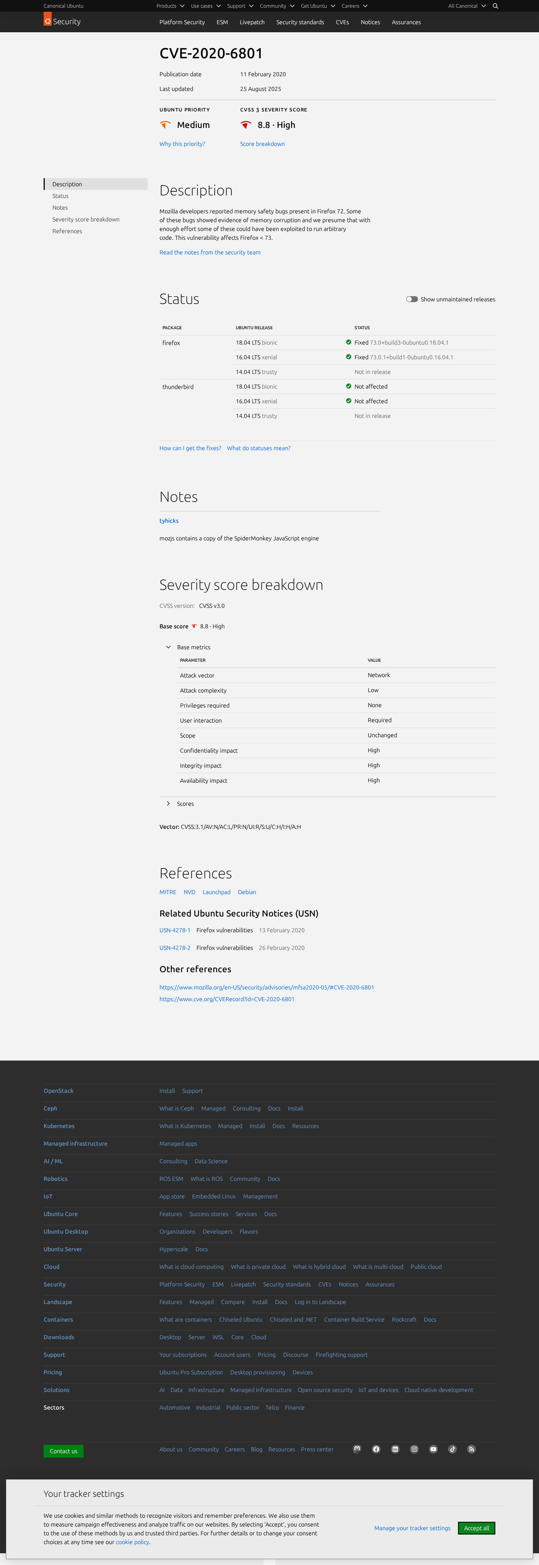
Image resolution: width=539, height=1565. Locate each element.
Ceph (50, 1108)
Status (60, 195)
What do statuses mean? (258, 448)
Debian (247, 892)
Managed (213, 1108)
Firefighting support (342, 1354)
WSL (218, 1337)
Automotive (175, 1407)
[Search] (495, 6)
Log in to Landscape (320, 1301)
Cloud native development (438, 1389)
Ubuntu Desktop (66, 1231)
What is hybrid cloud (319, 1266)
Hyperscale (174, 1249)
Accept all (476, 1528)
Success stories (209, 1214)
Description (67, 184)
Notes (60, 207)
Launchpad (217, 892)
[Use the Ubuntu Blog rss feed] (473, 1450)
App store (172, 1196)
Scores (185, 803)
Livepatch (252, 22)
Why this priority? (182, 143)
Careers (235, 1449)
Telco (272, 1407)
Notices (370, 22)
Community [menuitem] (273, 6)
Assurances (406, 22)
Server (196, 1337)
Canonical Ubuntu (64, 6)
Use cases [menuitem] (202, 6)
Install (167, 1090)
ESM (222, 22)
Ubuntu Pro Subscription (191, 1372)
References (67, 231)
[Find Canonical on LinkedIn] (397, 1450)
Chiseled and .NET (293, 1319)
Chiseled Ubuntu (241, 1319)
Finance (295, 1407)
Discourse (295, 1354)
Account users (232, 1354)
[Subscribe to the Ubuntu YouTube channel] (435, 1450)
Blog (257, 1449)
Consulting (247, 1108)
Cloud (51, 1266)
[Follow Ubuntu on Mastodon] (358, 1450)
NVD (189, 892)
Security (55, 1284)
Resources (305, 1126)
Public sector (243, 1407)
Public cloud (426, 1266)
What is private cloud (258, 1266)
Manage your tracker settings (412, 1528)
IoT (48, 1196)
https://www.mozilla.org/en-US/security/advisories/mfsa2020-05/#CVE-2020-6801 (267, 987)
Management (260, 1196)
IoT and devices (379, 1389)
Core (237, 1337)
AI (162, 1389)
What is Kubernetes (185, 1126)
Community (245, 1178)
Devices (303, 1372)
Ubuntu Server (63, 1249)
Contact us (63, 1451)
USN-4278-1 (175, 930)
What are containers (186, 1319)
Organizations (177, 1231)
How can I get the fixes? (190, 448)
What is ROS (207, 1178)
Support (192, 1090)
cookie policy (132, 1542)
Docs (274, 1108)
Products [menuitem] (166, 6)
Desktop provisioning (257, 1372)
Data (176, 1389)
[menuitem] (467, 6)
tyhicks (169, 520)
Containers (58, 1319)
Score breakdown (262, 143)
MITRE (168, 892)
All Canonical (463, 6)
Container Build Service (354, 1319)
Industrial (208, 1407)
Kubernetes (59, 1126)
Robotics (55, 1178)
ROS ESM (171, 1178)
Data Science (211, 1161)
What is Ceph (177, 1108)
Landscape (58, 1301)
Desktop (170, 1337)
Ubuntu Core (61, 1214)
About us (171, 1449)
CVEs (342, 22)
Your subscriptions (183, 1354)
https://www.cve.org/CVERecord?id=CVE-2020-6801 (227, 999)
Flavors (249, 1231)
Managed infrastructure (75, 1143)
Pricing (267, 1354)
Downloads (59, 1337)
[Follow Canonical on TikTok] (454, 1450)
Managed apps (178, 1143)
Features (171, 1214)
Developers (217, 1231)
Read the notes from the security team (210, 252)
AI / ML (53, 1161)
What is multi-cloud (378, 1266)
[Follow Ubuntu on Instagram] (416, 1450)
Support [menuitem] (236, 6)
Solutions (56, 1389)
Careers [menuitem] (350, 6)
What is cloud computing (192, 1266)
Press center (317, 1449)
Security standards (300, 22)
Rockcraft (404, 1319)
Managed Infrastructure (261, 1389)
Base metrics (193, 647)
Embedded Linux (214, 1196)
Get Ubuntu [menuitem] (314, 6)
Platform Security (182, 22)
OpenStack (59, 1090)
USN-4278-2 (175, 947)
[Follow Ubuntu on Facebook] (378, 1450)
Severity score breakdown (86, 219)
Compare (233, 1301)
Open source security (325, 1389)
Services (246, 1214)
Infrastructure (206, 1389)
